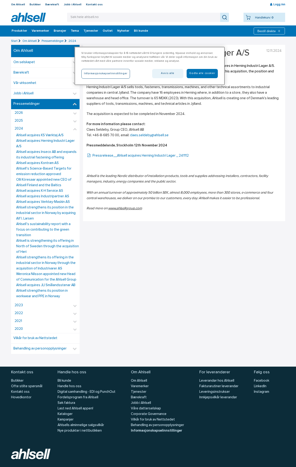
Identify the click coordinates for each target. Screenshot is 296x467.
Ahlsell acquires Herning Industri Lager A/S (45, 143)
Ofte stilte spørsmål (26, 386)
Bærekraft (52, 4)
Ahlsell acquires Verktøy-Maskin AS (43, 202)
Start (14, 41)
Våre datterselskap (146, 408)
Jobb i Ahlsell (72, 4)
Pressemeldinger (53, 41)
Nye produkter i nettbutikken (80, 430)
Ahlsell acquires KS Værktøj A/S (40, 135)
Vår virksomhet (24, 83)
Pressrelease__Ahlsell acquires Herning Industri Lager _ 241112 (140, 155)
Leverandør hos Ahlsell (216, 380)
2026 (19, 112)
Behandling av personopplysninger (40, 348)
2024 (72, 41)
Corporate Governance (148, 414)
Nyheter (123, 31)
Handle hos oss (69, 386)
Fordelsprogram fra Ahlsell (78, 397)
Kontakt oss (94, 4)
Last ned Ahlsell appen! (75, 408)
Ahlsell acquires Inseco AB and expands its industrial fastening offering (46, 155)
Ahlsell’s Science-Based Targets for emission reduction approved (43, 171)
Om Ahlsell (18, 4)
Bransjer (60, 31)
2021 (18, 321)
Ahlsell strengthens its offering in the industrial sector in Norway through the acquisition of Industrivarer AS (46, 263)
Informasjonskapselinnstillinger (156, 430)
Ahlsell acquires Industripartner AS (42, 196)
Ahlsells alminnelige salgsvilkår (81, 425)
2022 (19, 313)
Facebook (261, 380)
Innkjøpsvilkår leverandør (218, 397)
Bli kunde (141, 31)
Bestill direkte (266, 31)
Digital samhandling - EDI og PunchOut (86, 391)
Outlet (108, 31)
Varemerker (40, 31)
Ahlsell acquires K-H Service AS (39, 190)
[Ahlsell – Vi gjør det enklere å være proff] (28, 17)
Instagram (261, 391)
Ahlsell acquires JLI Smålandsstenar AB (45, 285)
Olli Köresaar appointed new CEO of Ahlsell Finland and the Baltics (43, 182)
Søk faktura (66, 403)
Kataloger (65, 414)
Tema (75, 31)
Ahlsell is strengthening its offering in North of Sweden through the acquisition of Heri (47, 246)
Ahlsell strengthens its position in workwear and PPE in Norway (42, 293)
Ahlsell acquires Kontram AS (37, 163)
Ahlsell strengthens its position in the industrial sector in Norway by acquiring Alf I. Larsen (46, 213)
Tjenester (90, 31)
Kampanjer (66, 419)
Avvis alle (167, 73)
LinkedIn (260, 386)
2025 (19, 120)
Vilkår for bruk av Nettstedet (35, 338)
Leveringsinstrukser (214, 391)
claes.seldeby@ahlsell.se (149, 135)
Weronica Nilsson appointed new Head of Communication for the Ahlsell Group (46, 277)
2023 (19, 305)
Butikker (35, 4)
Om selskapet (24, 62)
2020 (19, 329)
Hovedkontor (21, 397)
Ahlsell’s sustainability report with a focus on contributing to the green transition (43, 230)
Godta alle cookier (202, 73)
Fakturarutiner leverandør (218, 386)
